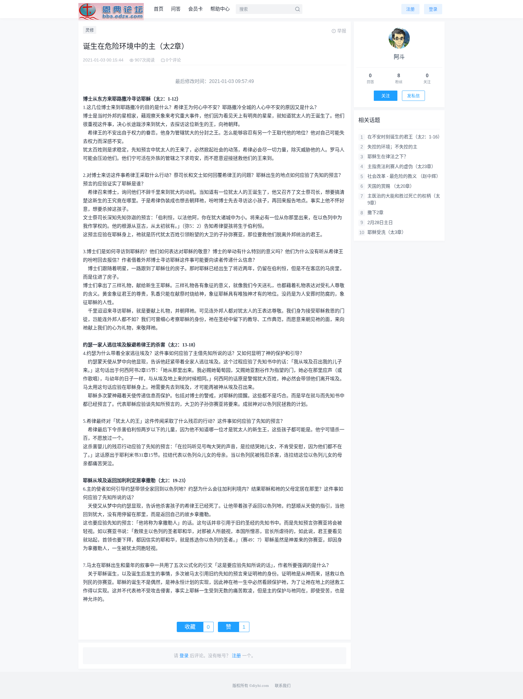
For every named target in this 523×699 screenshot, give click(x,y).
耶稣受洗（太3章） (386, 232)
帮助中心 (220, 9)
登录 (433, 9)
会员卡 (195, 9)
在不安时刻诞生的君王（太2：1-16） (403, 136)
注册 (410, 9)
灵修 (89, 30)
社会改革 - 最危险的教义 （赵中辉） (403, 176)
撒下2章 (375, 212)
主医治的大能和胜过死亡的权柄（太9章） (403, 199)
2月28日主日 (380, 222)
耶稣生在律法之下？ (387, 156)
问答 (176, 9)
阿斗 (399, 57)
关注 (385, 95)
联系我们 (283, 685)
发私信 (413, 95)
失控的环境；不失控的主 (392, 146)
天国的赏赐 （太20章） (390, 186)
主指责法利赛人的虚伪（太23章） (401, 166)
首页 (158, 9)
